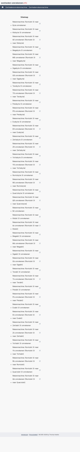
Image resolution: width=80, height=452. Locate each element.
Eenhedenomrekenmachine (16, 7)
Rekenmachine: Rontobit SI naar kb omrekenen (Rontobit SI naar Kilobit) (25, 225)
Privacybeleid (33, 434)
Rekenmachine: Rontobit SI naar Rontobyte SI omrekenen (25, 173)
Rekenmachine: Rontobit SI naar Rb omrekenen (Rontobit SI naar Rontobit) (25, 361)
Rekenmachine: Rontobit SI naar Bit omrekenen (25, 209)
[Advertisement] (24, 411)
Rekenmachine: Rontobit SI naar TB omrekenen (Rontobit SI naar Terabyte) (25, 93)
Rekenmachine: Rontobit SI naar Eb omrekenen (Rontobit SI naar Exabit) (25, 314)
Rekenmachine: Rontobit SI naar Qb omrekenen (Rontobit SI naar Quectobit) (25, 379)
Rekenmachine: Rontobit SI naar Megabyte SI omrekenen (25, 48)
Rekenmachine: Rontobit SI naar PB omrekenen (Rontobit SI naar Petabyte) (25, 111)
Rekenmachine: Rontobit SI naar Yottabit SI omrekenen (25, 341)
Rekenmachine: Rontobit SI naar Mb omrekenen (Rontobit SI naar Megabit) (25, 243)
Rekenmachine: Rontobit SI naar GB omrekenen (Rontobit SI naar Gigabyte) (25, 75)
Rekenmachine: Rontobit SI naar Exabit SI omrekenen (25, 306)
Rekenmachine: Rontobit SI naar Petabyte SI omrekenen (25, 102)
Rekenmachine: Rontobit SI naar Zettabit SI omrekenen (25, 323)
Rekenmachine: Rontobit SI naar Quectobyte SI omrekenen (25, 191)
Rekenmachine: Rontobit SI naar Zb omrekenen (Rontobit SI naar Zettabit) (25, 332)
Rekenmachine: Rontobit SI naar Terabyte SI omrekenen (25, 84)
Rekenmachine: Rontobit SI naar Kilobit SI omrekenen (25, 216)
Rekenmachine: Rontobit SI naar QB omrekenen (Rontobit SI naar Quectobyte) (25, 200)
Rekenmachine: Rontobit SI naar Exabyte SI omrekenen (25, 120)
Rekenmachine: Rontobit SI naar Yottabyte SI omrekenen (25, 156)
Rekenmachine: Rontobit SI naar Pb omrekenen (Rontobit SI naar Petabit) (25, 297)
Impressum (24, 434)
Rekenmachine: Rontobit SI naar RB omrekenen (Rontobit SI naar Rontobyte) (25, 182)
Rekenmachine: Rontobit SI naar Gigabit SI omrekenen (25, 252)
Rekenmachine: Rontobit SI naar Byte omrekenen (25, 23)
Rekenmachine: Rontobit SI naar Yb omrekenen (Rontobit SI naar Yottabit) (25, 350)
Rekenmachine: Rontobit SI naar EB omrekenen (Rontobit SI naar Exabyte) (25, 129)
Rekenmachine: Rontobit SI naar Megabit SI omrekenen (25, 234)
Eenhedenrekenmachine (38, 7)
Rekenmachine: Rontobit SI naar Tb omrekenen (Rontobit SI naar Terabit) (25, 279)
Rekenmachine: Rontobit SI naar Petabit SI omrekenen (25, 288)
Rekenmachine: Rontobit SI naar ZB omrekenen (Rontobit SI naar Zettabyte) (25, 146)
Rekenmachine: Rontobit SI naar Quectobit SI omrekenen (25, 370)
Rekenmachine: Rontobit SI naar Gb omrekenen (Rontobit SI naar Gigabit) (25, 261)
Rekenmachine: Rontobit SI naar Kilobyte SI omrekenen (25, 31)
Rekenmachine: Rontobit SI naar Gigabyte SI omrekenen (25, 66)
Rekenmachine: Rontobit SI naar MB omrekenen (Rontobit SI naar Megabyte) (25, 57)
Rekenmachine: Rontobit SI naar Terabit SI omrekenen (25, 270)
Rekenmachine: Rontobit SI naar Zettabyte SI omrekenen (25, 138)
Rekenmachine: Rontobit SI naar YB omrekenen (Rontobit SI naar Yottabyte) (25, 164)
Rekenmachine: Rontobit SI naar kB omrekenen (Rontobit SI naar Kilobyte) (25, 39)
